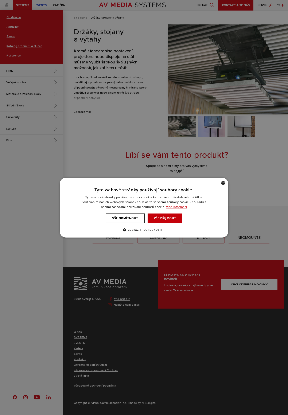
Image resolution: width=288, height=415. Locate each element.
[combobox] (223, 183)
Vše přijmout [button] (165, 218)
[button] (144, 229)
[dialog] (144, 207)
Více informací (176, 207)
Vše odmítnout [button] (125, 218)
